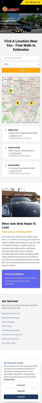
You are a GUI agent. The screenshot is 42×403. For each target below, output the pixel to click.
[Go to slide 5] (25, 31)
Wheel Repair (7, 326)
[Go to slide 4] (23, 31)
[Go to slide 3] (21, 31)
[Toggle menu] (37, 9)
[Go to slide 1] (16, 31)
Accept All (21, 397)
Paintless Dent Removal (11, 313)
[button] (17, 103)
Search (22, 70)
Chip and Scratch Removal (12, 335)
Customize (21, 385)
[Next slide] (39, 23)
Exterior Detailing (8, 322)
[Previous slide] (3, 23)
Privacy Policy (9, 379)
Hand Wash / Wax (9, 343)
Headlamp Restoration (10, 339)
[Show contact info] (2, 2)
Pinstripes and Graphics (11, 330)
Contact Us (34, 2)
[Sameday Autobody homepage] (11, 9)
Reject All (21, 391)
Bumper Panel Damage (10, 318)
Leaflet (16, 122)
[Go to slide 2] (18, 31)
